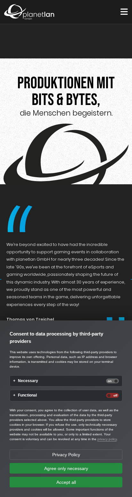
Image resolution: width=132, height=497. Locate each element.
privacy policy (107, 439)
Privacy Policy (66, 454)
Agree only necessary (66, 468)
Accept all (66, 482)
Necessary (28, 381)
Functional (27, 395)
